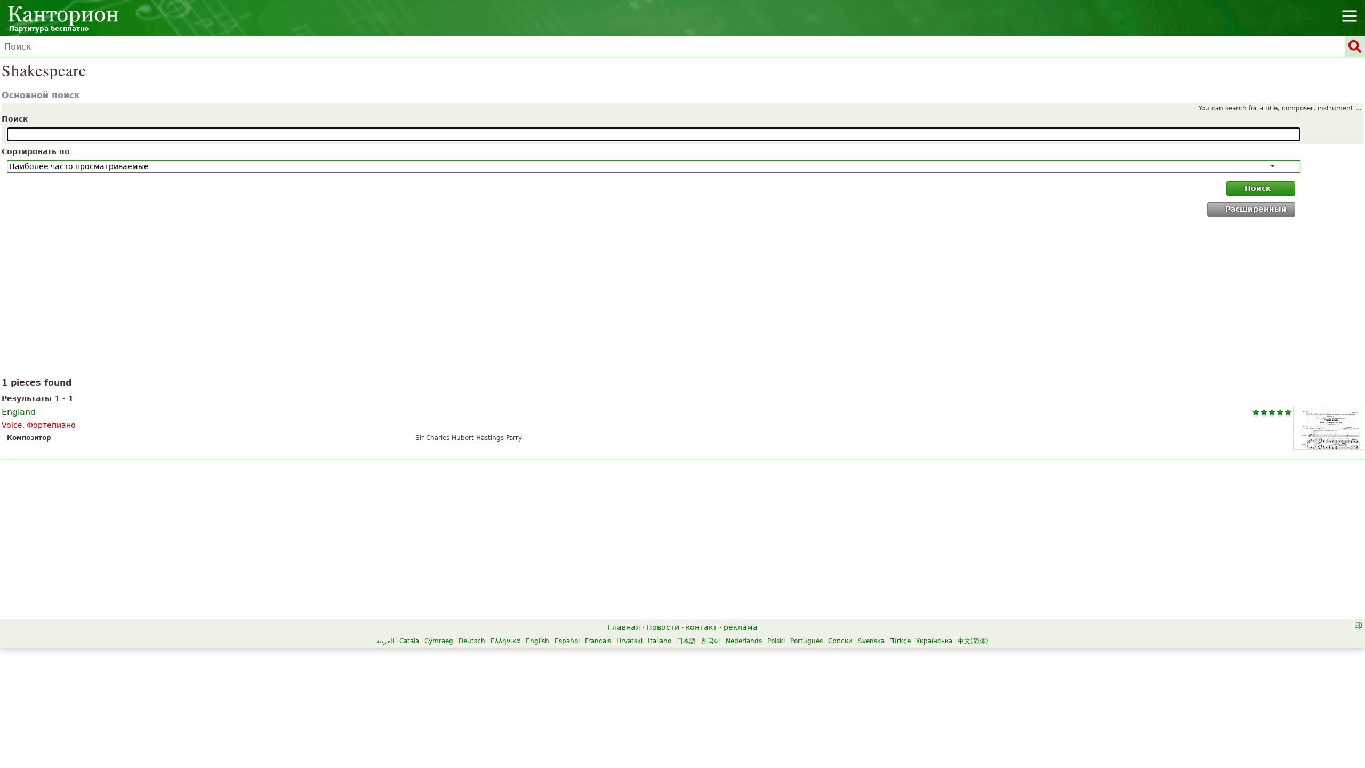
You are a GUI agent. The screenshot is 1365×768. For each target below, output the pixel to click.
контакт (701, 627)
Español (567, 641)
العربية (385, 641)
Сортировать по (36, 151)
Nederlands (744, 641)
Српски (840, 641)
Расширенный (1256, 209)
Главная (623, 627)
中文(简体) (973, 641)
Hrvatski (629, 641)
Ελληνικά (505, 641)
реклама (741, 627)
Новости (662, 627)
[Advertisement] (682, 299)
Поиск (15, 119)
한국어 (710, 641)
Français (598, 641)
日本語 (686, 641)
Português (806, 641)
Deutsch (472, 641)
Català (409, 641)
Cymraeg (438, 641)
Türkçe (900, 641)
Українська (934, 641)
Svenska (871, 641)
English (537, 641)
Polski (776, 641)
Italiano (659, 641)
